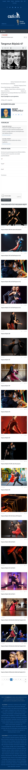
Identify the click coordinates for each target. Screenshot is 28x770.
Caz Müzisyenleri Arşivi (12, 710)
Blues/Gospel (25, 708)
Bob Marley (25, 739)
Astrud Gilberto (7, 737)
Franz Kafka (11, 746)
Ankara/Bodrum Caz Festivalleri (6, 708)
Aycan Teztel (13, 737)
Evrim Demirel (22, 744)
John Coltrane (22, 750)
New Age (22, 726)
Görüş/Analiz (24, 715)
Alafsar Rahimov (15, 735)
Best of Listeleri (19, 708)
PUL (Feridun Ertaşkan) (13, 728)
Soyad (2, 163)
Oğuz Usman (24, 757)
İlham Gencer (14, 748)
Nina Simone (8, 757)
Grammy (2, 717)
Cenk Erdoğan (13, 741)
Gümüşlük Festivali (7, 717)
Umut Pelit (22, 764)
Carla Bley (8, 741)
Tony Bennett (8, 764)
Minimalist (13, 726)
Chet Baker (22, 741)
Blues (22, 1)
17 (25, 681)
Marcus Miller (15, 755)
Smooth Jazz (9, 730)
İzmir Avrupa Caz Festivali (18, 721)
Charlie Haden (18, 741)
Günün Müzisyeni (19, 717)
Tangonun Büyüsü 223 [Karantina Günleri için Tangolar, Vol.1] (13, 672)
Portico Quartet (19, 759)
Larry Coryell (22, 753)
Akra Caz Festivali (17, 706)
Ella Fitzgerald (6, 744)
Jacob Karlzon (4, 750)
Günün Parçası (24, 717)
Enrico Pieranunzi (16, 744)
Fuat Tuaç (15, 746)
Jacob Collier (24, 748)
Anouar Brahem (20, 735)
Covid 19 (23, 710)
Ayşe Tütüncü (22, 737)
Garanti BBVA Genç (12, 715)
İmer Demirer (19, 748)
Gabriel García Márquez (21, 746)
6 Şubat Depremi (10, 704)
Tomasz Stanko (3, 764)
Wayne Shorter (13, 766)
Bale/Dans (15, 708)
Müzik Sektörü (18, 726)
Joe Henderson (16, 750)
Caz (3, 710)
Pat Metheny (10, 759)
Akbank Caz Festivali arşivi (7, 37)
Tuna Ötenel (18, 764)
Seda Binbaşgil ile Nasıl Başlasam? (11, 761)
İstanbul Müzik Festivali (9, 721)
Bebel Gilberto (12, 739)
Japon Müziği (24, 721)
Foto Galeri (15, 3)
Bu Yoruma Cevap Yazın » (6, 135)
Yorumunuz (3, 175)
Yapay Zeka (21, 730)
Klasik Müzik (17, 1)
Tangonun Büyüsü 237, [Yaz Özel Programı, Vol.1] (11, 307)
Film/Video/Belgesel (10, 713)
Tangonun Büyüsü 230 (5, 489)
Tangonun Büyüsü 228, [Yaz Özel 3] (8, 541)
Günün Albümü (13, 717)
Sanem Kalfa (3, 761)
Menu (3, 31)
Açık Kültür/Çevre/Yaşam (17, 704)
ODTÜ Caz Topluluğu (18, 757)
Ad (2, 158)
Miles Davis (24, 755)
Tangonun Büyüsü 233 (5, 411)
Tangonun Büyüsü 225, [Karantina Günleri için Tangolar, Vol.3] (13, 620)
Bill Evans (16, 739)
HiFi (24, 1)
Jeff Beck (12, 750)
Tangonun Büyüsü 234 (5, 385)
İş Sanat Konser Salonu (20, 719)
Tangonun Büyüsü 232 (5, 437)
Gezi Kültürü (17, 715)
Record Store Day (20, 728)
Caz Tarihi (17, 710)
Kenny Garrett (7, 753)
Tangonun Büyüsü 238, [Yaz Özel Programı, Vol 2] (11, 281)
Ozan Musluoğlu (4, 759)
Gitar (21, 715)
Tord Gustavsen (13, 764)
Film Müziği (4, 713)
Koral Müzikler (18, 724)
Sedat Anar (18, 761)
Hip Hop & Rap (14, 719)
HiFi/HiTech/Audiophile (7, 719)
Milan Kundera (20, 755)
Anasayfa (4, 1)
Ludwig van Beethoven (8, 755)
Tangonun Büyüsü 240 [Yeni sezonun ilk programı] (11, 229)
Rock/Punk (25, 728)
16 (25, 679)
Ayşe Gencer (17, 737)
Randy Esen (24, 759)
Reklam (8, 1)
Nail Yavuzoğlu (3, 757)
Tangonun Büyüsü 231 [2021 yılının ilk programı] (10, 463)
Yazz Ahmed (18, 766)
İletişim (12, 1)
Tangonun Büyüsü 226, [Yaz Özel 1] (8, 594)
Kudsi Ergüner (17, 753)
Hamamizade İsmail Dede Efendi (7, 748)
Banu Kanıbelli (6, 739)
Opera (7, 728)
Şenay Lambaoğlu (23, 761)
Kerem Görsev (12, 753)
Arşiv (12, 708)
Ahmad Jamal (10, 735)
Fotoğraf (23, 713)
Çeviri (21, 710)
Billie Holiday (20, 739)
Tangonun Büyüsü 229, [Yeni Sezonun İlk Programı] (11, 515)
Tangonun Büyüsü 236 (5, 333)
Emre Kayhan (11, 744)
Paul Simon (14, 759)
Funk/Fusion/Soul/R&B (4, 715)
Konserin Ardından (12, 724)
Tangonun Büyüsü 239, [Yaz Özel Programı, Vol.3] (11, 255)
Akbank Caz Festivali (11, 706)
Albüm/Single (23, 706)
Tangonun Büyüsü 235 (5, 359)
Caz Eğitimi (6, 710)
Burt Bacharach (4, 741)
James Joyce (9, 750)
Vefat (18, 730)
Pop (8, 728)
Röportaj (5, 730)
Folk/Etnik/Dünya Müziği (18, 713)
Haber (2, 719)
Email (2, 169)
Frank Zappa (7, 746)
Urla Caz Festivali (14, 730)
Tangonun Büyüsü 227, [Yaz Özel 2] (8, 568)
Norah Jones (13, 757)
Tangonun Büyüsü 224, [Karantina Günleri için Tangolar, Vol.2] (13, 646)
